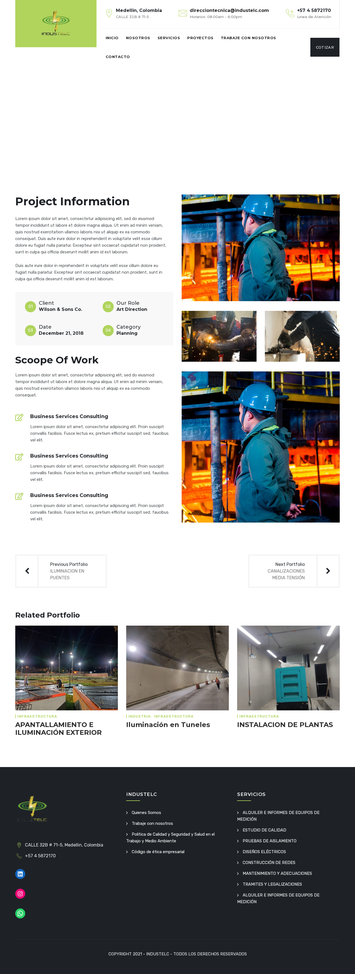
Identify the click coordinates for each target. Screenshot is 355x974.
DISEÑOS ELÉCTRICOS (264, 851)
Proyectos (200, 38)
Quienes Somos (146, 812)
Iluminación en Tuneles (168, 725)
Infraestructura (37, 716)
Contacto (118, 56)
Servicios (169, 38)
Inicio (112, 38)
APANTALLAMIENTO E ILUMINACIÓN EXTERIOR (58, 728)
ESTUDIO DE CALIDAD (264, 830)
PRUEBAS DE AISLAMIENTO (269, 840)
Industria (139, 716)
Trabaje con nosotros (248, 38)
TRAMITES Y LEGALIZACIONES (272, 884)
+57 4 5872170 (314, 10)
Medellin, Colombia (139, 10)
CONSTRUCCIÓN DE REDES (269, 862)
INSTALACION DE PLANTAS (285, 725)
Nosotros (138, 38)
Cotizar (325, 47)
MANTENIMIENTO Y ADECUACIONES (277, 873)
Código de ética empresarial (158, 851)
